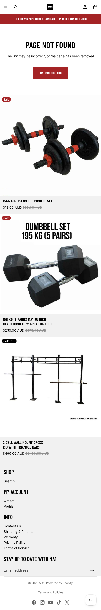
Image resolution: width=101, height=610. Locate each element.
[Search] (15, 7)
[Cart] (95, 7)
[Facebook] (34, 602)
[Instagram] (42, 602)
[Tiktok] (59, 602)
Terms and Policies (50, 592)
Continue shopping (50, 73)
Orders (9, 501)
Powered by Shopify (59, 583)
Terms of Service (17, 548)
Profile (8, 506)
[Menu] (5, 7)
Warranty (11, 537)
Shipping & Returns (18, 532)
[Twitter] (67, 602)
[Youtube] (50, 602)
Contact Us (12, 526)
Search (9, 481)
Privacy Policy (14, 543)
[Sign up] (92, 570)
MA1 (42, 583)
